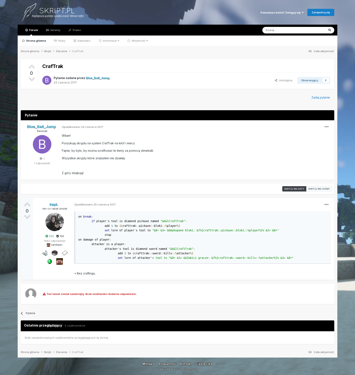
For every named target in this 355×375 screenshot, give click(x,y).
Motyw (148, 364)
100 (61, 236)
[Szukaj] (329, 30)
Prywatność (167, 364)
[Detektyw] (54, 252)
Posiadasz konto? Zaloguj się (281, 12)
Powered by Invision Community (177, 368)
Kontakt (186, 364)
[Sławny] (49, 261)
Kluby (61, 40)
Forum (33, 30)
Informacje (110, 40)
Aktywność (138, 40)
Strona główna (35, 40)
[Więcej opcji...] (326, 126)
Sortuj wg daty (294, 189)
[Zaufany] (59, 261)
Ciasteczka (204, 364)
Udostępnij (284, 80)
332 (51, 236)
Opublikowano (82, 126)
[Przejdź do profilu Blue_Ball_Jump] (46, 80)
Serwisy (55, 30)
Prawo (76, 30)
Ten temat (313, 30)
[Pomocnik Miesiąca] (44, 252)
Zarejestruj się (321, 12)
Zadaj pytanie (320, 97)
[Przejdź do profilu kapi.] (54, 222)
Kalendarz (84, 40)
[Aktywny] (64, 252)
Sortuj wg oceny (319, 189)
